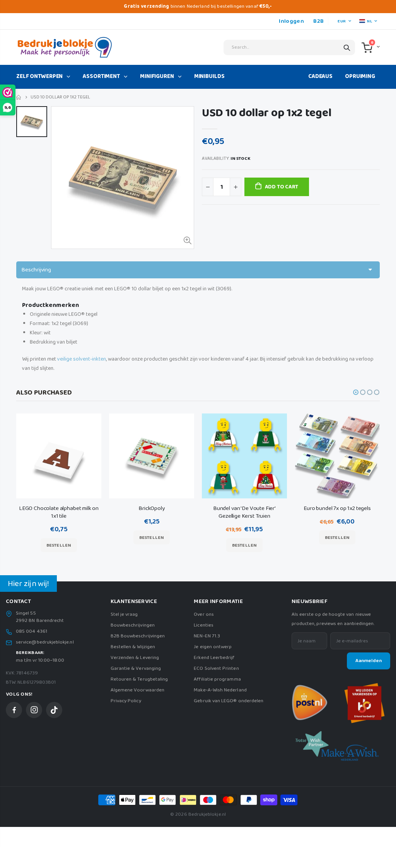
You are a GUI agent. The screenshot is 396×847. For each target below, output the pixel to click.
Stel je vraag (124, 614)
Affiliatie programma (217, 679)
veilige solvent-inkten (81, 359)
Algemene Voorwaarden (137, 690)
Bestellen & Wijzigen (133, 647)
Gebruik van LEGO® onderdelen (228, 701)
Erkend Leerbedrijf (214, 658)
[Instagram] (34, 710)
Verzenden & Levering (135, 658)
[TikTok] (54, 710)
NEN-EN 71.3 (207, 636)
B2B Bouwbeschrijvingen (138, 636)
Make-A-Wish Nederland (220, 690)
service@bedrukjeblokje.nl (45, 642)
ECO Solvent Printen (216, 668)
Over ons (204, 614)
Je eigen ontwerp (213, 647)
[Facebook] (14, 710)
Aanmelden (368, 661)
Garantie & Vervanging (136, 668)
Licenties (203, 625)
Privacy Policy (126, 701)
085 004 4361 (31, 631)
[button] (355, 392)
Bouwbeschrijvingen (133, 625)
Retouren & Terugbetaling (139, 679)
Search (347, 47)
